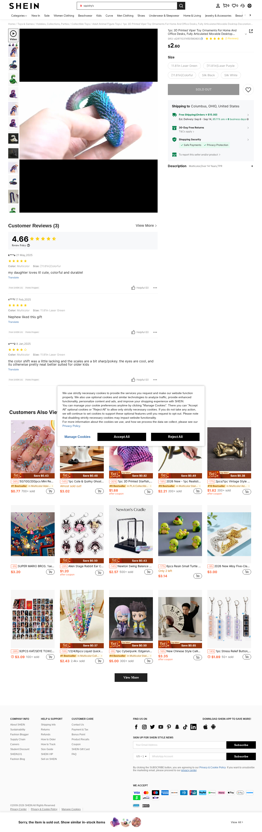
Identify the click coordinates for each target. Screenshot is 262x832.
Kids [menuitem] (99, 15)
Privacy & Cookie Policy (212, 767)
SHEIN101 (16, 754)
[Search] (181, 6)
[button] (242, 5)
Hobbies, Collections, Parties (52, 24)
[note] (33, 475)
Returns (45, 729)
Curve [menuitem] (109, 15)
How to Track (48, 744)
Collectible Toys (80, 24)
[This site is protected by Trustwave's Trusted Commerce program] (136, 805)
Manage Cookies (71, 809)
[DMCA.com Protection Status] (145, 805)
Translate (13, 277)
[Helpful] (133, 287)
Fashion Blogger (19, 734)
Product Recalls (80, 739)
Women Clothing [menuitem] (64, 15)
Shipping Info (48, 724)
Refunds (45, 734)
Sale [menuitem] (47, 15)
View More (131, 677)
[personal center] (218, 5)
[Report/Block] (155, 287)
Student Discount (19, 749)
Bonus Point (78, 734)
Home (11, 24)
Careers (14, 744)
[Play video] (89, 121)
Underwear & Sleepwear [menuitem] (164, 15)
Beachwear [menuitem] (85, 15)
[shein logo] (24, 5)
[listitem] (32, 459)
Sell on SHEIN (49, 759)
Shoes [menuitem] (141, 15)
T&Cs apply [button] (185, 131)
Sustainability (17, 729)
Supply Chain (17, 739)
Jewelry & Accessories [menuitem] (218, 15)
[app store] (205, 728)
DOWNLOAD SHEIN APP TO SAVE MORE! (227, 719)
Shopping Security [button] (190, 139)
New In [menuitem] (36, 15)
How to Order (48, 739)
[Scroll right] (250, 15)
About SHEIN (17, 724)
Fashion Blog (17, 759)
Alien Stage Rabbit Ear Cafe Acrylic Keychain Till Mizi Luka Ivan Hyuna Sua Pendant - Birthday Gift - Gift (82, 566)
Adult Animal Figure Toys (106, 24)
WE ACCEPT (140, 785)
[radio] (184, 65)
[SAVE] (248, 89)
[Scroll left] (245, 15)
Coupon (76, 744)
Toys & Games (25, 24)
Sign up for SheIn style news (153, 737)
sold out (204, 89)
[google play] (213, 728)
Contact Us (78, 724)
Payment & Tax (80, 729)
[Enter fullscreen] (153, 209)
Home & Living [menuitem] (192, 15)
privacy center (188, 770)
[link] (225, 5)
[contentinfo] (194, 795)
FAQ (74, 754)
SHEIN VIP (47, 754)
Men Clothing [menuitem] (125, 15)
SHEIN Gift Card (81, 749)
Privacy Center (18, 809)
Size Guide (47, 749)
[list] (166, 727)
